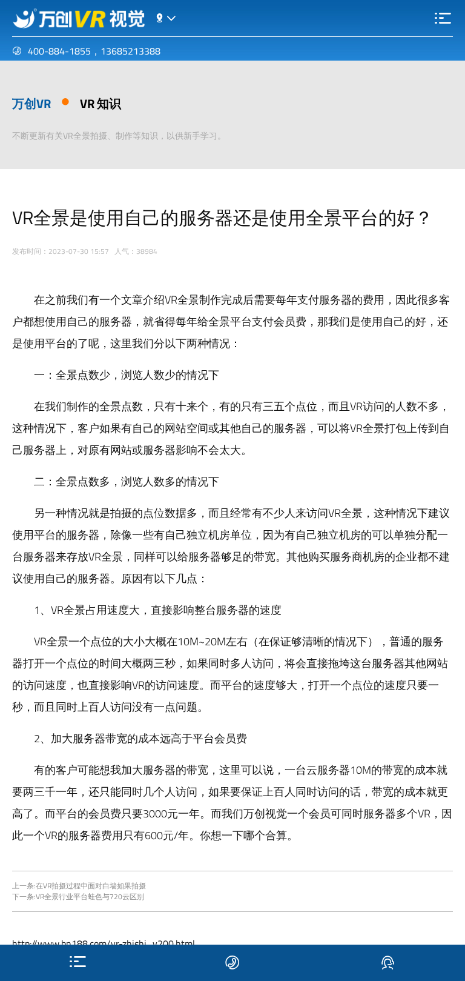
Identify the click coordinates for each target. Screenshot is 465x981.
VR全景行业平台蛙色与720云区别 (90, 896)
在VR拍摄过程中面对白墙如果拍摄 (91, 885)
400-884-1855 (59, 51)
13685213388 (130, 51)
